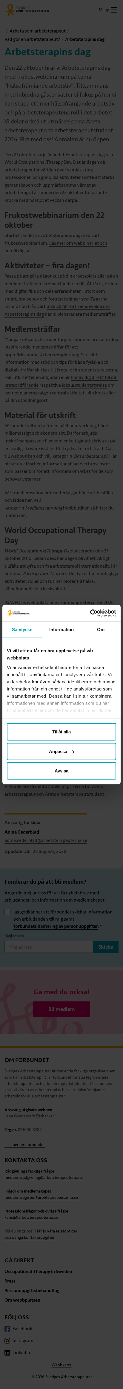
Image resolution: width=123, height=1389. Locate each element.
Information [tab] (61, 629)
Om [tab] (100, 629)
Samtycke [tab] (22, 629)
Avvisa (61, 770)
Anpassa (58, 751)
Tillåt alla (61, 731)
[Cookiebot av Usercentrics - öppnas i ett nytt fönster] (90, 613)
